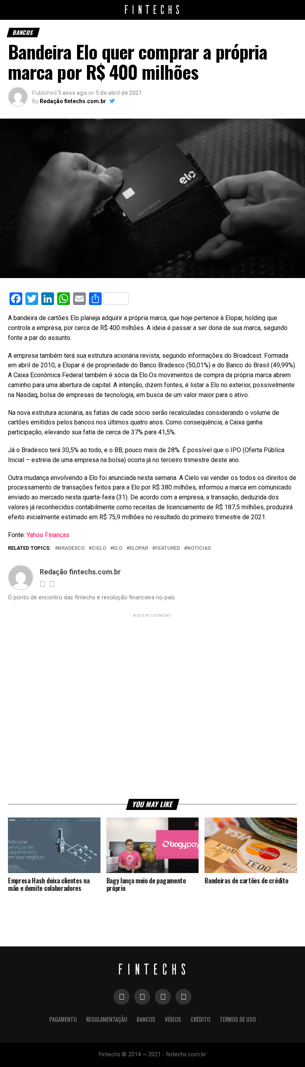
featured (167, 548)
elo (117, 548)
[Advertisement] (152, 705)
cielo (99, 548)
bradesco (71, 548)
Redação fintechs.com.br (73, 101)
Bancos (146, 1019)
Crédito (200, 1019)
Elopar (138, 548)
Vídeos (173, 1019)
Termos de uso (238, 1019)
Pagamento (63, 1019)
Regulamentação (106, 1019)
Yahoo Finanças (48, 535)
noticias (199, 548)
